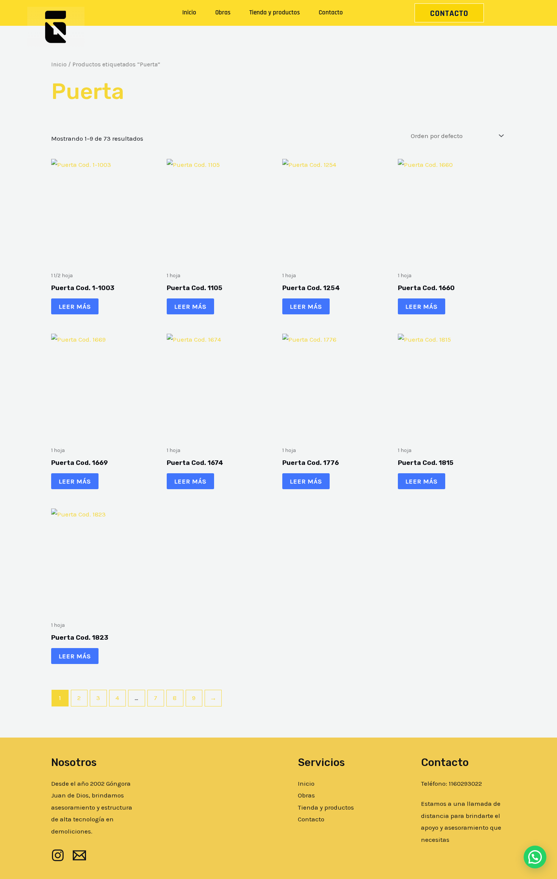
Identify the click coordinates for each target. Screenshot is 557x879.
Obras (222, 12)
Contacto (331, 12)
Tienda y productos (274, 12)
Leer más (75, 306)
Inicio (189, 12)
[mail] (79, 855)
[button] (535, 857)
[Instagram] (57, 855)
